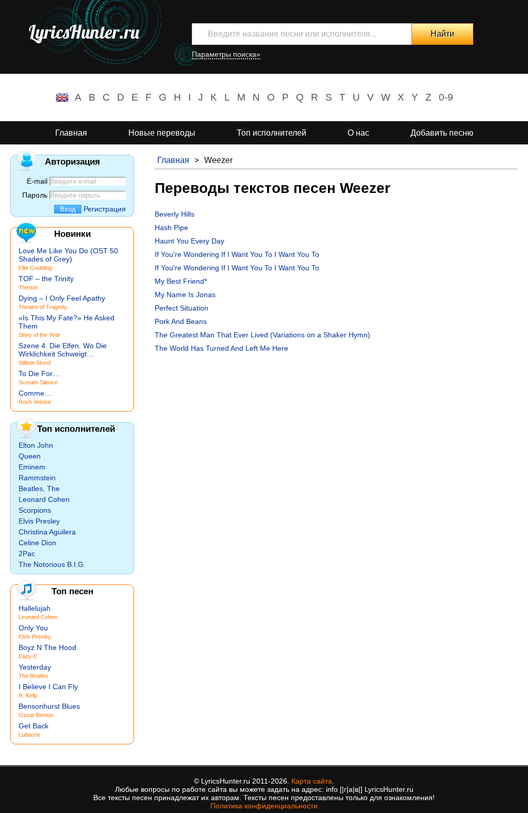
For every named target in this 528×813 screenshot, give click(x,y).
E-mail (37, 181)
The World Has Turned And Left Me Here (221, 348)
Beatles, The (39, 488)
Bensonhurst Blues (49, 706)
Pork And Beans (181, 321)
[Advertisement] (336, 429)
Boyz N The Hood (47, 647)
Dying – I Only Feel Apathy (62, 298)
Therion (28, 287)
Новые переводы (161, 132)
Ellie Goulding (35, 268)
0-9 (446, 97)
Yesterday (35, 667)
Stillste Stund (35, 363)
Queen (30, 456)
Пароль (34, 195)
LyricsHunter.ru (83, 32)
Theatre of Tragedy (43, 307)
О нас (358, 132)
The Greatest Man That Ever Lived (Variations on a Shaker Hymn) (262, 335)
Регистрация (105, 209)
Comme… (35, 393)
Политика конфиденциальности (264, 806)
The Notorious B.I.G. (52, 564)
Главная (71, 132)
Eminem (32, 467)
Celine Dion (37, 543)
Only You (33, 628)
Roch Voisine (35, 402)
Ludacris (29, 734)
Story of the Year (39, 335)
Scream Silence (38, 382)
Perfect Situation (181, 308)
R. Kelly (28, 695)
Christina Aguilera (47, 532)
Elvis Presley (39, 521)
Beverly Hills (174, 214)
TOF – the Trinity (46, 278)
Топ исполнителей (271, 132)
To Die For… (39, 373)
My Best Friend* (181, 281)
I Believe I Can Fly (48, 686)
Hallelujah (35, 608)
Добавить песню (441, 132)
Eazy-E (28, 656)
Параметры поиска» (226, 54)
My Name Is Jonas (185, 294)
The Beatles (33, 676)
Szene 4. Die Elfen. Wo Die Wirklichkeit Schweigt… (63, 350)
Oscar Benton (36, 715)
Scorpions (35, 510)
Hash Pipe (171, 227)
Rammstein (37, 478)
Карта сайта (311, 781)
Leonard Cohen (44, 499)
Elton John (36, 445)
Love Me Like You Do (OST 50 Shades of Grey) (68, 255)
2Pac (27, 553)
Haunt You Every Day (189, 241)
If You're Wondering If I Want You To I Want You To (237, 254)
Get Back (33, 726)
